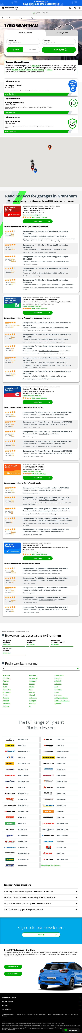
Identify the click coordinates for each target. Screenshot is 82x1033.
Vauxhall (13, 360)
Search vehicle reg (25, 33)
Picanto (13, 249)
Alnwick (31, 687)
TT (12, 522)
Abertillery (7, 678)
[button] (70, 8)
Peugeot (13, 374)
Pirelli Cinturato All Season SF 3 (50, 521)
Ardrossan (58, 695)
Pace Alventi (43, 434)
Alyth (30, 689)
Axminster (6, 703)
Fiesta (12, 611)
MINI (12, 490)
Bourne (28, 70)
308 (12, 582)
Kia (11, 247)
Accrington (32, 681)
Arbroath (32, 695)
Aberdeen (32, 675)
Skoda (12, 444)
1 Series (13, 416)
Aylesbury (32, 703)
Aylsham (6, 706)
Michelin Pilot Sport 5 (46, 376)
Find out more (10, 113)
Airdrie (5, 684)
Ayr (30, 706)
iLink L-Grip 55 (44, 590)
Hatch (12, 492)
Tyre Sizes (5, 1005)
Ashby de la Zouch (61, 698)
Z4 (12, 426)
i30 (12, 284)
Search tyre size (62, 33)
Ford (12, 434)
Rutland (49, 70)
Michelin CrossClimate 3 (47, 236)
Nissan (13, 259)
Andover (32, 692)
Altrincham (7, 689)
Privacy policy (42, 1014)
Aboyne (6, 681)
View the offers (10, 94)
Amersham (7, 692)
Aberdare (6, 675)
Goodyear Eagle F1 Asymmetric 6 (50, 285)
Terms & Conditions (22, 1014)
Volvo (12, 453)
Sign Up (41, 934)
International (74, 1014)
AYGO (12, 592)
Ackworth (57, 681)
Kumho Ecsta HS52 (45, 532)
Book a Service (13, 974)
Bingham (15, 70)
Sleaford (22, 70)
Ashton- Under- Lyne (61, 701)
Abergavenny (59, 675)
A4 (12, 513)
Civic (12, 350)
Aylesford (57, 703)
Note (12, 339)
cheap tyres (36, 66)
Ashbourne (33, 698)
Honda (12, 348)
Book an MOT (13, 967)
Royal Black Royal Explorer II (48, 351)
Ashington (32, 701)
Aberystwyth (33, 678)
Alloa (5, 687)
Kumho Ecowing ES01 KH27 (48, 339)
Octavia (13, 445)
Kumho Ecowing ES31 (46, 443)
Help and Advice (6, 1009)
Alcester (31, 684)
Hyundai (13, 282)
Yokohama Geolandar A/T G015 (49, 453)
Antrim (5, 695)
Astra (12, 362)
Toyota (12, 590)
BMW (12, 415)
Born (12, 236)
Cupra (12, 234)
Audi (12, 511)
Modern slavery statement (55, 1014)
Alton (56, 687)
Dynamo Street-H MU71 (47, 609)
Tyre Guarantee (10, 131)
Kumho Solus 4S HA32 (46, 250)
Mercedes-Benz (15, 325)
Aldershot (58, 684)
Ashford (6, 701)
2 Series (13, 573)
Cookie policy (33, 1014)
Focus (12, 436)
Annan (56, 692)
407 (12, 375)
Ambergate (58, 689)
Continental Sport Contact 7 (48, 511)
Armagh (6, 698)
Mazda (13, 271)
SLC (12, 327)
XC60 (12, 502)
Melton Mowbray (38, 70)
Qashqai (13, 261)
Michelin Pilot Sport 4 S (47, 424)
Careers (4, 1016)
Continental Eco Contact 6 (48, 261)
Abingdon (57, 678)
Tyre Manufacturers (7, 1001)
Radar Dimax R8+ (44, 490)
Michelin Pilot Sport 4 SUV (48, 500)
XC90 (12, 455)
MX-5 (12, 272)
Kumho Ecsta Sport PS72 (47, 273)
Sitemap (67, 1014)
